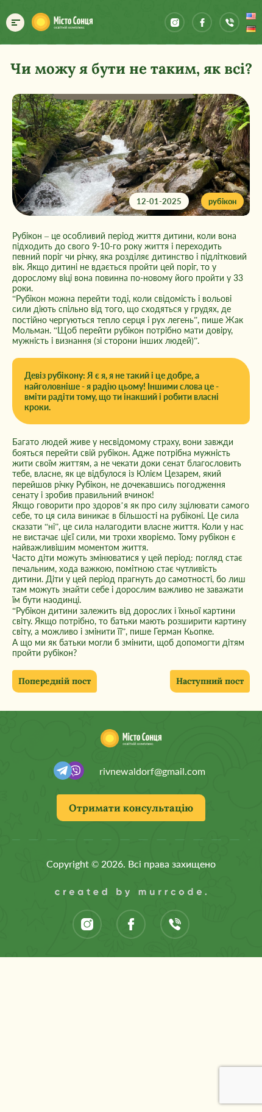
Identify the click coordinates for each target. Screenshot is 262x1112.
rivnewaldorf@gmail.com (152, 771)
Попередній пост (54, 680)
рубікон (222, 201)
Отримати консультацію (131, 808)
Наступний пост (210, 680)
